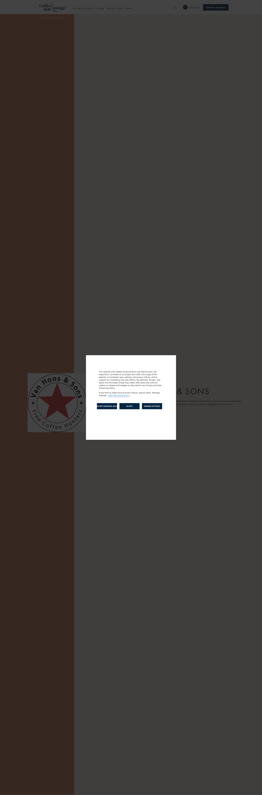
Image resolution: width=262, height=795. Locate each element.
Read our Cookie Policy (118, 396)
